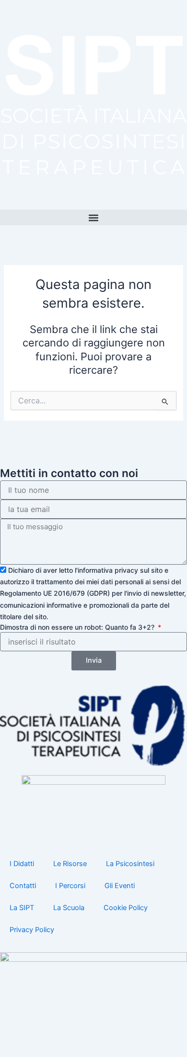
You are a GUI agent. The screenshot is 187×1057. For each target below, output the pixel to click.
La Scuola (68, 907)
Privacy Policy (32, 929)
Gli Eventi (120, 885)
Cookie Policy (126, 907)
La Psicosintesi (130, 863)
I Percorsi (70, 885)
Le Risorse (70, 863)
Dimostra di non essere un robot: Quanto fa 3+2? (78, 627)
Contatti (23, 885)
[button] (93, 217)
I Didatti (22, 863)
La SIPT (22, 907)
